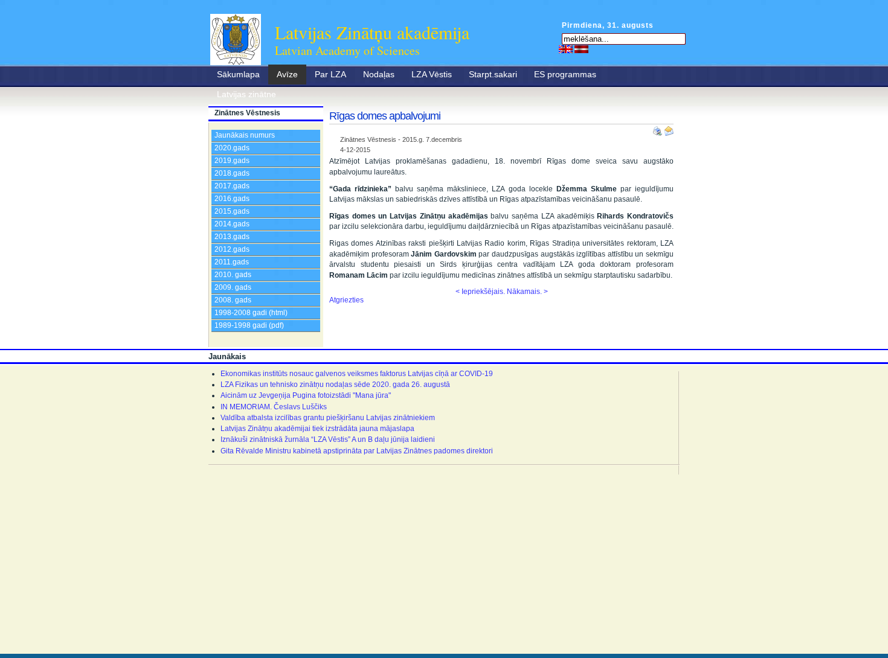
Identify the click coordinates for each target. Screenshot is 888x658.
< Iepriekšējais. (480, 291)
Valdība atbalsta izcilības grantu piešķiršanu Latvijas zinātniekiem (327, 418)
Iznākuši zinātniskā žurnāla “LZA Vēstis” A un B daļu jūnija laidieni (327, 439)
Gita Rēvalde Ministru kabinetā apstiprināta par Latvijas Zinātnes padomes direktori (356, 451)
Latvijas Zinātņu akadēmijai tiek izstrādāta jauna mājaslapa (317, 428)
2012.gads (231, 249)
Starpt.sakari (493, 74)
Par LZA (330, 74)
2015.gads (231, 211)
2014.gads (231, 224)
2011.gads (231, 262)
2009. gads (232, 287)
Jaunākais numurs (244, 135)
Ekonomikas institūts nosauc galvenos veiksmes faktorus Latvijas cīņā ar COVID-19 (356, 373)
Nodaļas (378, 74)
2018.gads (231, 173)
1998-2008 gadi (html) (251, 312)
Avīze (287, 74)
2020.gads (231, 148)
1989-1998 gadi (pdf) (249, 325)
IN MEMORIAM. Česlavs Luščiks (273, 407)
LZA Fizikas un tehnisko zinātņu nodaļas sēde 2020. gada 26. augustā (335, 384)
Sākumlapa (238, 74)
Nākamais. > (527, 291)
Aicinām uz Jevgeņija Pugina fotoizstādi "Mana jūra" (305, 395)
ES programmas (565, 74)
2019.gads (231, 160)
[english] (566, 49)
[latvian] (581, 49)
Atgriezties (346, 300)
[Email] (669, 128)
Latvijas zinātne (246, 94)
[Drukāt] (658, 128)
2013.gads (231, 236)
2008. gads (232, 300)
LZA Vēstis (431, 74)
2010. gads (232, 274)
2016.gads (231, 198)
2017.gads (231, 186)
